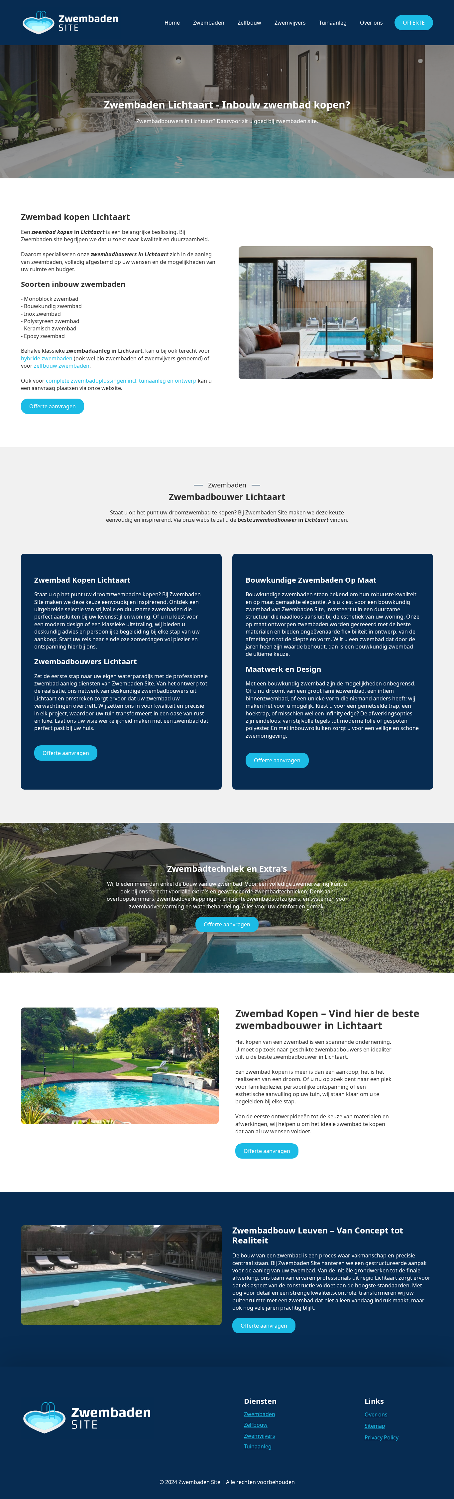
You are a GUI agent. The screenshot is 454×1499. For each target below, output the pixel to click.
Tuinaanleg (333, 22)
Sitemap (375, 1425)
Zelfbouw (249, 22)
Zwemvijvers (290, 22)
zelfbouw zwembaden (61, 365)
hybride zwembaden (46, 358)
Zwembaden (208, 22)
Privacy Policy (381, 1437)
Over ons (371, 22)
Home (172, 22)
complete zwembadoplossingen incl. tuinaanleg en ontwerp (121, 380)
